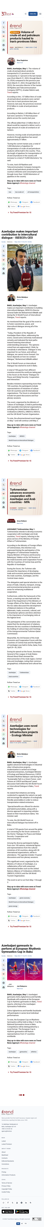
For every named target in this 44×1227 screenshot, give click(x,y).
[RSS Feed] (30, 1203)
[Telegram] (21, 1203)
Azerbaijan (12, 436)
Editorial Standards (8, 1161)
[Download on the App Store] (8, 1211)
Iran (10, 192)
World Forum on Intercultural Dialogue (21, 440)
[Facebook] (8, 1203)
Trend (9, 92)
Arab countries (13, 676)
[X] (12, 1203)
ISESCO (22, 436)
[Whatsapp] (3, 1203)
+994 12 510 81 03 (7, 1129)
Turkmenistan (24, 672)
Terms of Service (7, 1183)
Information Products (8, 1175)
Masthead (5, 1155)
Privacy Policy (6, 1186)
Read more (20, 62)
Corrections (5, 1164)
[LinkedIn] (26, 1203)
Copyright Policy (7, 1189)
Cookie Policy (6, 1192)
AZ (22, 1223)
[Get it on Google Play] (22, 1211)
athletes (33, 1052)
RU (26, 1223)
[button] (4, 23)
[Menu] (40, 14)
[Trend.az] (8, 14)
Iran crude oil (19, 192)
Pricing (4, 1172)
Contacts (4, 1158)
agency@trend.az (7, 1131)
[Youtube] (17, 1203)
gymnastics (23, 1052)
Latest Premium (7, 1144)
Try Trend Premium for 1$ (20, 212)
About (4, 1152)
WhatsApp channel (27, 183)
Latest (4, 1141)
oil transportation (33, 192)
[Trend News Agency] (7, 1112)
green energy (13, 906)
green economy (25, 898)
